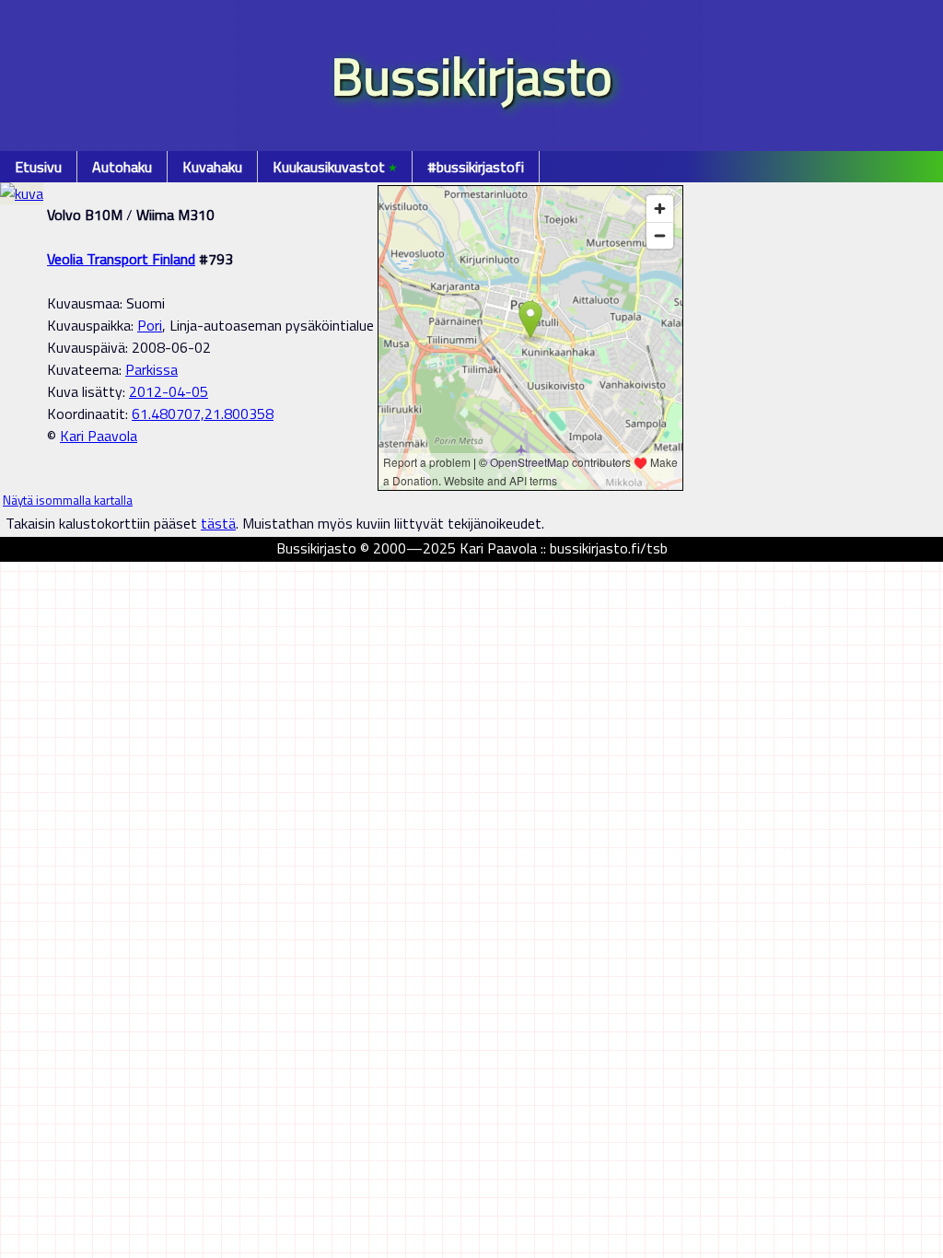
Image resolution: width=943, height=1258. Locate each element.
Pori (149, 325)
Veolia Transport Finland (121, 259)
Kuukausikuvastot (335, 167)
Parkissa (151, 369)
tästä (218, 523)
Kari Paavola (98, 436)
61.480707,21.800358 (203, 413)
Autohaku (122, 167)
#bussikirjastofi (475, 167)
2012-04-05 (168, 391)
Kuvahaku (212, 167)
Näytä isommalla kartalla (68, 500)
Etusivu (38, 167)
